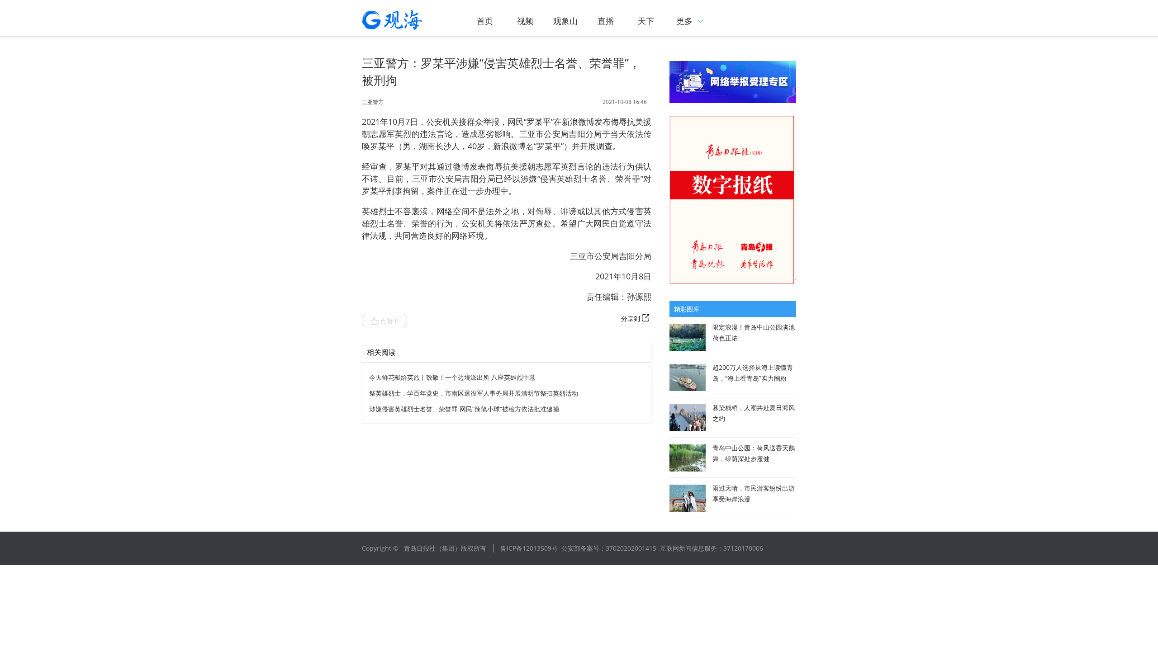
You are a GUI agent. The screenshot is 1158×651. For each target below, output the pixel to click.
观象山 (565, 20)
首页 (485, 20)
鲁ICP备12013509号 (529, 548)
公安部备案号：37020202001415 (608, 548)
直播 (606, 20)
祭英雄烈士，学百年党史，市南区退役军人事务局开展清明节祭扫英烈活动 (473, 393)
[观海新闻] (405, 20)
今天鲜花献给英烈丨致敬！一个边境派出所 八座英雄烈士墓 (452, 377)
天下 (646, 20)
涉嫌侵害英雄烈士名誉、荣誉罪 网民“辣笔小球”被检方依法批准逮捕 (464, 409)
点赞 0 (389, 320)
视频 (525, 20)
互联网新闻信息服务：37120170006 (711, 548)
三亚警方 (373, 102)
